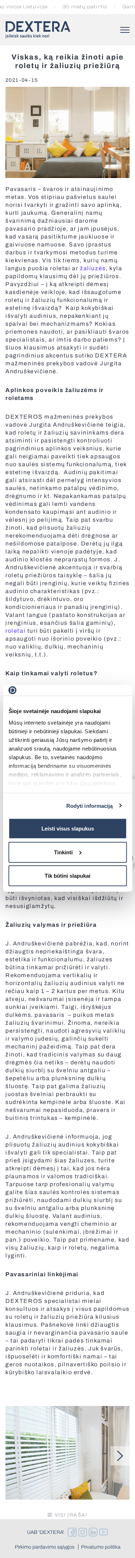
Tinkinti (63, 852)
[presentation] (120, 1455)
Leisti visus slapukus (67, 828)
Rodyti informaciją (89, 805)
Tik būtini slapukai (67, 876)
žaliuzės (93, 268)
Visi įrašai (71, 1515)
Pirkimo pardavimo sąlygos (45, 1547)
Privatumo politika (101, 1547)
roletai (15, 631)
